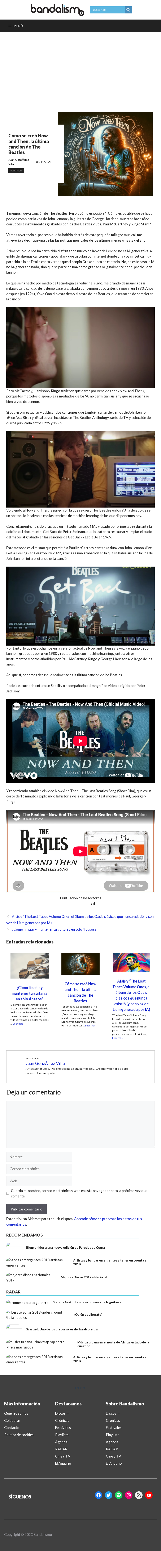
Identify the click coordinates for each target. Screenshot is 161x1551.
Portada (16, 170)
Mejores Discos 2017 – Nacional (84, 1277)
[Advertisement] (80, 63)
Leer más (18, 1023)
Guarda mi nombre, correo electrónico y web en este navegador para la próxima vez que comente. (79, 1193)
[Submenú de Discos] (67, 1413)
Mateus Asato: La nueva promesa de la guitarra (87, 1302)
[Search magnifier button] (128, 9)
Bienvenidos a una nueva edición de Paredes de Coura (65, 1247)
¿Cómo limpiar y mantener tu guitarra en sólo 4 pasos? (54, 929)
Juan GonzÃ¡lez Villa (45, 1063)
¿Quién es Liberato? (88, 1314)
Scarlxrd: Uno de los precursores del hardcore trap (63, 1329)
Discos (60, 1413)
